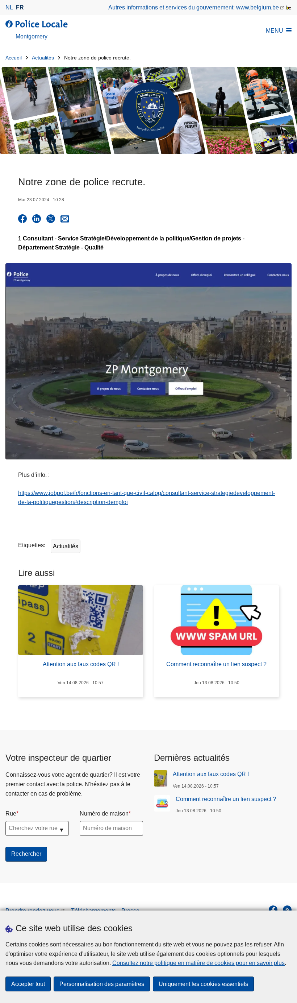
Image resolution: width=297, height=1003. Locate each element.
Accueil (13, 58)
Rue (10, 813)
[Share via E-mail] (64, 218)
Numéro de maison (104, 813)
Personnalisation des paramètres (101, 984)
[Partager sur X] (50, 218)
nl (9, 7)
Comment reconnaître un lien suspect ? (226, 799)
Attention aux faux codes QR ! (211, 774)
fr (20, 7)
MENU (274, 31)
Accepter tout (28, 984)
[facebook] (273, 909)
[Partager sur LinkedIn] (36, 218)
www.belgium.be (257, 7)
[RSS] (287, 909)
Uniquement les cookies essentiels (203, 984)
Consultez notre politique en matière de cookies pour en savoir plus (198, 963)
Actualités (43, 58)
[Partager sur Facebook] (22, 218)
